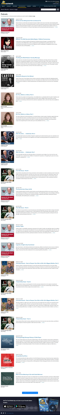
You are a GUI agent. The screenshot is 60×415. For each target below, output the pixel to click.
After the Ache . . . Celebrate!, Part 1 (25, 152)
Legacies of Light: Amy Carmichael (25, 245)
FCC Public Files (10, 413)
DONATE (29, 6)
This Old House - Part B (22, 170)
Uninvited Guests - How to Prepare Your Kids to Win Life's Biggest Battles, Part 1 (37, 300)
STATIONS (15, 6)
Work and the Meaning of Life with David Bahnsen (29, 374)
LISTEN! (34, 6)
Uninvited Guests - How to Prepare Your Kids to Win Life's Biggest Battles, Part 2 (37, 263)
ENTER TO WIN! (55, 3)
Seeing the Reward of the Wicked (25, 76)
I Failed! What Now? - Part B (23, 282)
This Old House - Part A (22, 207)
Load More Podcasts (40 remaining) (30, 392)
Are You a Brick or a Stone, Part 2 (24, 94)
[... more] (56, 27)
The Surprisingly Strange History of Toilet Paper (28, 337)
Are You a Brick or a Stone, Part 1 (24, 114)
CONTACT (9, 6)
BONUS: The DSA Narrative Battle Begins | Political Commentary (33, 39)
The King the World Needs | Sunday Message (28, 57)
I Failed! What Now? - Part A (23, 319)
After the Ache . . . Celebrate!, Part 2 (25, 133)
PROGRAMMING (22, 6)
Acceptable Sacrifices (21, 356)
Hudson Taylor (20, 226)
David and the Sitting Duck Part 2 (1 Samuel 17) (28, 20)
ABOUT (3, 6)
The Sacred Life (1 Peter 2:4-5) (24, 189)
